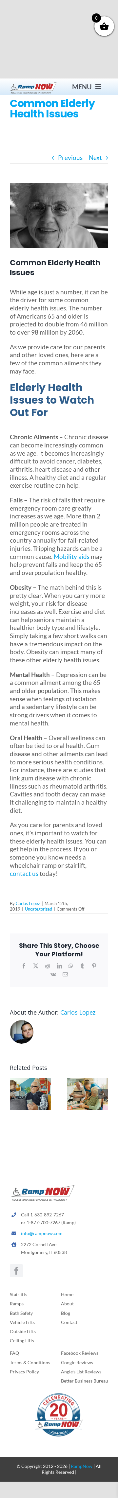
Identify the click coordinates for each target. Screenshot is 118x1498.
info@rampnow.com (42, 1233)
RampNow (81, 1466)
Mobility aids (71, 556)
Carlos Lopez (28, 903)
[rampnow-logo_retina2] (33, 84)
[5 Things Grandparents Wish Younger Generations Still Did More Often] (30, 1082)
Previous (70, 157)
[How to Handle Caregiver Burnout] (87, 1082)
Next (95, 157)
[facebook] (16, 1270)
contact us (24, 873)
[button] (15, 1094)
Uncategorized (38, 909)
